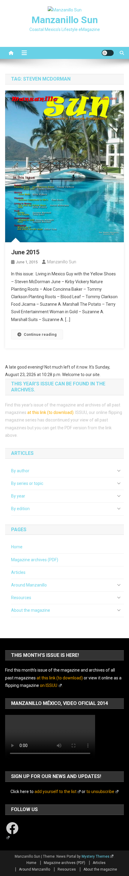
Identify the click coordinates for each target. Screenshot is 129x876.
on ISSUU (48, 685)
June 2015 (25, 252)
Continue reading (40, 334)
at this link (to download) (50, 412)
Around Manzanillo (29, 585)
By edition (20, 508)
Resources (21, 597)
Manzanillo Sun (65, 20)
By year (18, 496)
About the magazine (30, 610)
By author (20, 470)
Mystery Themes (96, 856)
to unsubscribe (100, 791)
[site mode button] (108, 53)
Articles (18, 572)
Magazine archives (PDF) (34, 559)
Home (16, 546)
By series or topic (27, 483)
